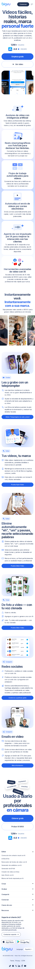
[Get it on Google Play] (23, 942)
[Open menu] (31, 4)
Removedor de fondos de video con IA (14, 862)
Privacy (17, 960)
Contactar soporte (10, 934)
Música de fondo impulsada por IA (12, 878)
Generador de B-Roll (8, 868)
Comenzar (23, 4)
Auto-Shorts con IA (8, 875)
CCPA (23, 960)
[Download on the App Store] (8, 942)
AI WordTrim (5, 859)
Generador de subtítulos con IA (11, 865)
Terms (12, 960)
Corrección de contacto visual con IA (13, 855)
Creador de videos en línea (10, 872)
